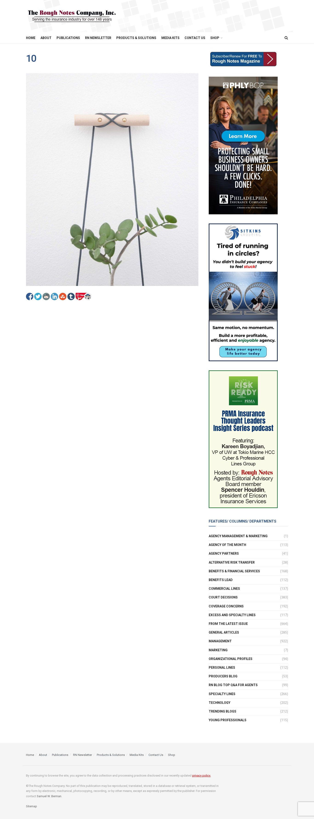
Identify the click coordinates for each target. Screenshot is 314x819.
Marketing (218, 650)
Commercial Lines (224, 588)
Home (30, 38)
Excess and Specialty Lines (232, 615)
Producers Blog (223, 676)
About (45, 38)
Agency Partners (224, 553)
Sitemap (31, 806)
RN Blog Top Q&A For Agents (233, 685)
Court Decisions (223, 597)
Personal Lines (222, 667)
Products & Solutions (136, 38)
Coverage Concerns (226, 606)
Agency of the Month (227, 545)
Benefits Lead (221, 580)
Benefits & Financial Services (234, 571)
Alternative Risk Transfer (232, 562)
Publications (68, 38)
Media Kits (170, 38)
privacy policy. (201, 775)
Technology (219, 702)
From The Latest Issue (228, 624)
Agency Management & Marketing (238, 536)
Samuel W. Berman (49, 796)
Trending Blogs (222, 711)
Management (220, 641)
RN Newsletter (98, 38)
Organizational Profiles (230, 659)
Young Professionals (227, 720)
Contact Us (195, 38)
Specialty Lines (222, 694)
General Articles (224, 632)
